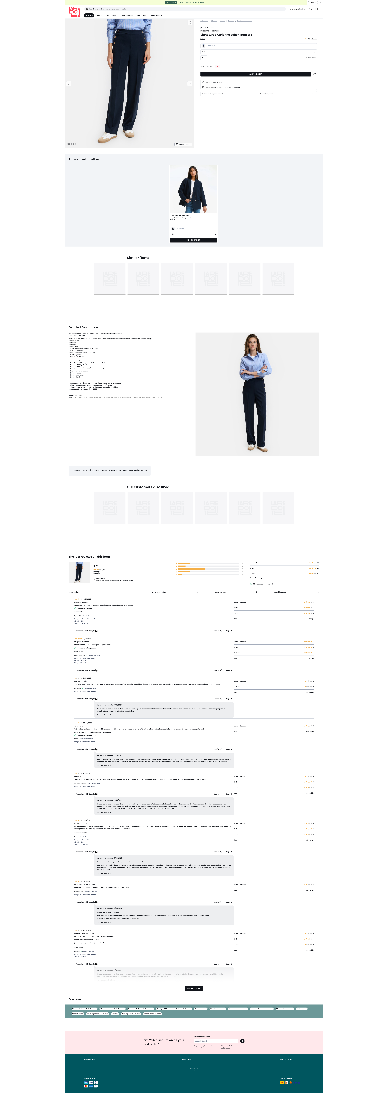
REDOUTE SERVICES (187, 1060)
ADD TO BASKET (255, 74)
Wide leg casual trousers (131, 1014)
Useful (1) (218, 902)
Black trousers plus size (152, 1014)
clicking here (225, 1048)
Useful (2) (218, 699)
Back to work (112, 15)
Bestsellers (141, 15)
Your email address (202, 1037)
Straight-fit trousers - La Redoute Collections (174, 1009)
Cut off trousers (201, 1009)
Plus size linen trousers (284, 1009)
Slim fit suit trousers (217, 1009)
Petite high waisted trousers (97, 1014)
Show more (194, 1069)
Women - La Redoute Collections (84, 1009)
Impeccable (263, 578)
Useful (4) (218, 794)
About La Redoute (89, 1060)
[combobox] (175, 592)
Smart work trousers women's (262, 1009)
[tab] (68, 144)
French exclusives (286, 1060)
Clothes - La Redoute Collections (112, 1009)
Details (202, 39)
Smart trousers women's (238, 1009)
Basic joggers (302, 1009)
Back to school (127, 15)
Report (229, 631)
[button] (316, 9)
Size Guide (312, 58)
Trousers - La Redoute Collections (141, 1009)
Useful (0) (218, 631)
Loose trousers (77, 1014)
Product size (259, 578)
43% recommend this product (264, 584)
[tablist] (72, 144)
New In (99, 15)
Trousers (115, 1014)
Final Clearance (156, 15)
